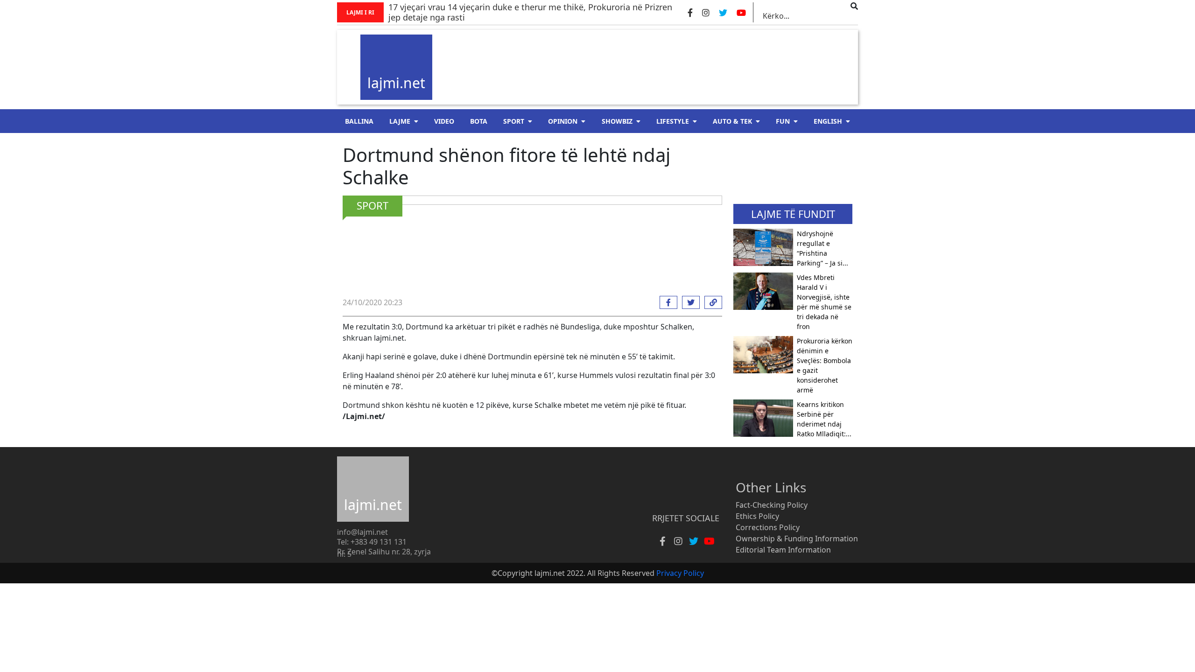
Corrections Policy (768, 527)
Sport (513, 121)
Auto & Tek (732, 121)
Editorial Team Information (783, 550)
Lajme (399, 121)
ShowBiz (617, 121)
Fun (783, 121)
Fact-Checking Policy (772, 505)
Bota (478, 121)
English (828, 121)
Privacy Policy (680, 573)
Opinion (562, 121)
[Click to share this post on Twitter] (688, 302)
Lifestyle (672, 121)
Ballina (359, 121)
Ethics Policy (757, 516)
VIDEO (444, 121)
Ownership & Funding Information (797, 538)
